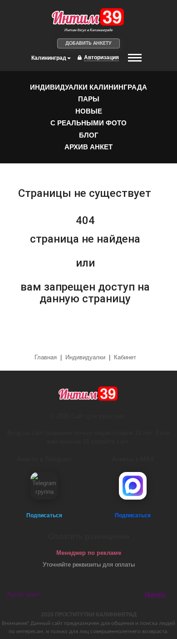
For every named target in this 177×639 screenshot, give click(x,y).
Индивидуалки (85, 357)
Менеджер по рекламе (88, 552)
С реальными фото (88, 123)
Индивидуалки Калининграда (88, 87)
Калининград (48, 58)
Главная (46, 357)
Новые (88, 111)
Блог (88, 135)
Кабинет (125, 357)
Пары (88, 99)
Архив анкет (88, 147)
